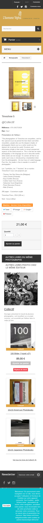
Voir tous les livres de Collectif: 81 (24, 460)
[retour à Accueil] (4, 57)
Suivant (35, 107)
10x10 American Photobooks (20, 410)
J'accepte (6, 505)
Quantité (7, 231)
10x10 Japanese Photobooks (20, 450)
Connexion (36, 2)
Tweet (7, 210)
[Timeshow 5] (27, 106)
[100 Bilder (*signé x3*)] (20, 336)
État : (4, 131)
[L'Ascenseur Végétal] (21, 15)
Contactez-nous (35, 6)
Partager (17, 210)
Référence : (6, 127)
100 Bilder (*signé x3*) (21, 353)
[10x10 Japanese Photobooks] (20, 432)
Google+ (28, 210)
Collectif (8, 122)
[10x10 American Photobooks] (20, 392)
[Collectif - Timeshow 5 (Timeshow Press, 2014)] (15, 106)
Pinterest (8, 214)
